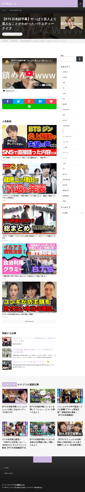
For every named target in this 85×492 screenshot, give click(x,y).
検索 (62, 55)
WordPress (38, 487)
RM (64, 115)
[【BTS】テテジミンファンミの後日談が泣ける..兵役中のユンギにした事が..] (7, 341)
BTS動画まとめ (19, 485)
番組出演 (66, 190)
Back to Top (42, 460)
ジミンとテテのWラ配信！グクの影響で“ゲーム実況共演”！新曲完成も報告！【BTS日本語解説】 (69, 410)
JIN (5, 160)
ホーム (4, 10)
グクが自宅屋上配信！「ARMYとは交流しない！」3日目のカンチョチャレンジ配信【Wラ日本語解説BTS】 (14, 443)
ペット (65, 158)
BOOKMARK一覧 (15, 10)
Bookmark (10, 91)
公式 (64, 163)
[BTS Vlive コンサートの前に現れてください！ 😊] (7, 365)
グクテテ (66, 142)
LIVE (64, 93)
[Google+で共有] (29, 101)
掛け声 (65, 174)
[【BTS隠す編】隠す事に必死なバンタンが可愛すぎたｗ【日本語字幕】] (7, 353)
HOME (6, 468)
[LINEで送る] (29, 106)
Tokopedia (66, 126)
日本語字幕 (17, 34)
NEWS (5, 240)
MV (64, 99)
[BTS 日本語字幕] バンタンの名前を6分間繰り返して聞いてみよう (42, 442)
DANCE (65, 72)
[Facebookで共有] (7, 101)
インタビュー (67, 136)
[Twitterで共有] (18, 101)
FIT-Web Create (19, 487)
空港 (64, 201)
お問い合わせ (8, 473)
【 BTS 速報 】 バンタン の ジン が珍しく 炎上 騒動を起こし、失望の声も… (25, 157)
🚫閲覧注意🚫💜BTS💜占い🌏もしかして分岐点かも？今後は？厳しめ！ (24, 276)
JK (63, 88)
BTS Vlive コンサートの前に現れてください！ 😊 (31, 362)
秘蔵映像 (66, 196)
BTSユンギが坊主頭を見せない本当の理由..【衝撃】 (18, 314)
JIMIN (65, 77)
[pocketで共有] (51, 101)
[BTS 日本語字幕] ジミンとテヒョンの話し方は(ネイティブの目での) (14, 409)
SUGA (5, 316)
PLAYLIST (66, 109)
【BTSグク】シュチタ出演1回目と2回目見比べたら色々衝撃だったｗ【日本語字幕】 (69, 442)
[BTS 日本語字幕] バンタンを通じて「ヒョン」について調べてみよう (42, 409)
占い (5, 278)
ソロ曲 (65, 147)
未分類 (65, 185)
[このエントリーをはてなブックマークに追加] (40, 101)
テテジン (66, 153)
